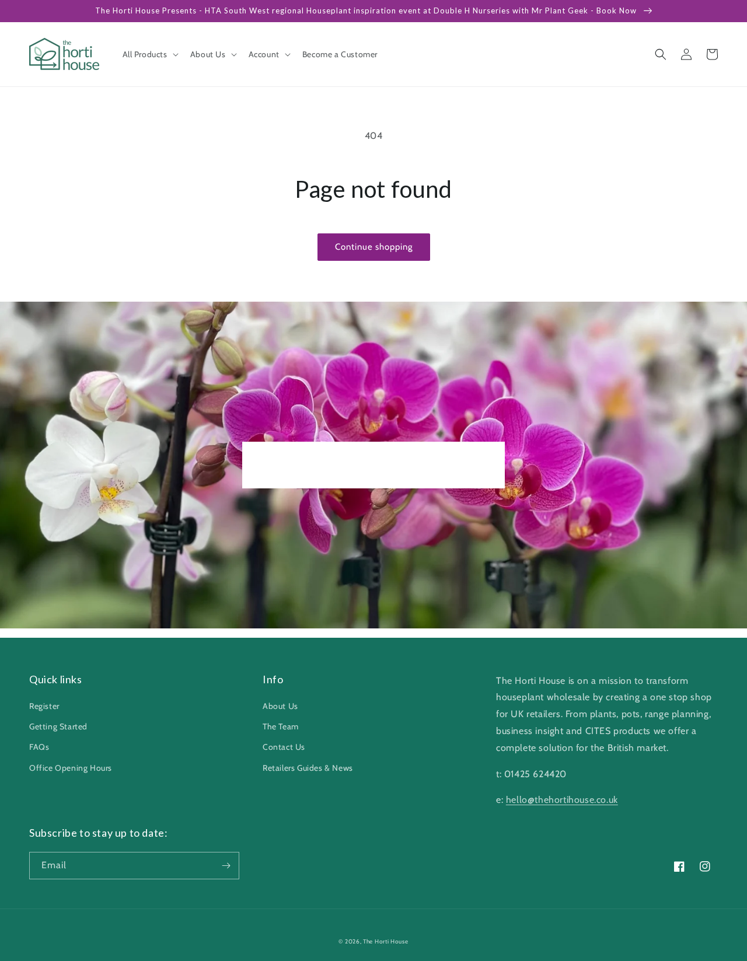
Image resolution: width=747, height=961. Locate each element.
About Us (280, 706)
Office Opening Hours (70, 768)
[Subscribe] (226, 865)
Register (44, 706)
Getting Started (58, 726)
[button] (149, 54)
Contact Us (284, 747)
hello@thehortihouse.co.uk (562, 799)
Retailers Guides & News (308, 768)
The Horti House (386, 941)
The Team (281, 726)
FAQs (39, 747)
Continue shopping (374, 247)
